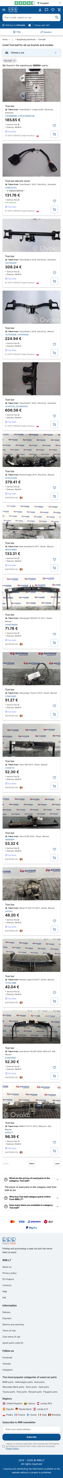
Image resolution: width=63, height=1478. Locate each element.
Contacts (6, 1285)
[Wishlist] (52, 9)
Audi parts (39, 1382)
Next (31, 1163)
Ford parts (22, 1391)
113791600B (10, 334)
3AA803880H (11, 624)
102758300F (11, 263)
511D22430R (11, 478)
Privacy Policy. (12, 1448)
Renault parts (35, 1391)
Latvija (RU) (46, 1403)
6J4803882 (10, 1058)
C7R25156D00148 (26, 116)
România (56, 1414)
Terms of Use (9, 1330)
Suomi (33, 1414)
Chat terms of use (11, 1336)
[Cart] (59, 9)
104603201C (11, 187)
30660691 (10, 839)
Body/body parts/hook (26, 39)
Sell (4, 1297)
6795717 (9, 1132)
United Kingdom (14, 1403)
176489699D (11, 116)
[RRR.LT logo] (14, 9)
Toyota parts (9, 1391)
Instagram (7, 1369)
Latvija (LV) (42, 1409)
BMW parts (8, 1382)
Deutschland (25, 1409)
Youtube (6, 1363)
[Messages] (46, 9)
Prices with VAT (42, 25)
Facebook (7, 1357)
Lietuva (31, 1403)
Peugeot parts (50, 1391)
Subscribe (32, 1437)
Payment (6, 1318)
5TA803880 (10, 696)
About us (6, 1267)
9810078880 (11, 549)
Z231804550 (22, 406)
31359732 (9, 768)
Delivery (6, 1312)
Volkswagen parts (24, 1382)
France (21, 1414)
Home (4, 39)
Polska (9, 1414)
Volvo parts (31, 1387)
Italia (44, 1414)
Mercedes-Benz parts (13, 1387)
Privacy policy (9, 1273)
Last (57, 1163)
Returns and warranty (13, 1324)
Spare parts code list (12, 1342)
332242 (8, 911)
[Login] (40, 9)
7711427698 (10, 983)
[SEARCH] (57, 17)
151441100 (10, 406)
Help (4, 1291)
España (10, 1409)
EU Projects (8, 1279)
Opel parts (43, 1387)
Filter (19, 32)
